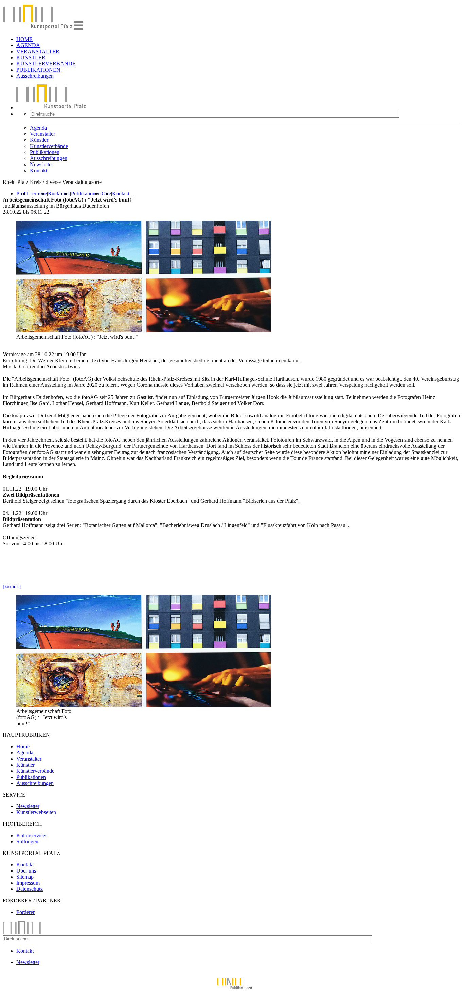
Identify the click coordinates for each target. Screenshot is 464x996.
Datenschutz (29, 889)
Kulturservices (31, 835)
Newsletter (41, 164)
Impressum (28, 883)
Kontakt (38, 170)
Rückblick (59, 193)
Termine (38, 193)
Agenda (38, 128)
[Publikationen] (232, 990)
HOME (24, 39)
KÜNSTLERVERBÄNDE (46, 63)
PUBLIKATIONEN (38, 70)
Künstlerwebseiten (36, 812)
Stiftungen (27, 841)
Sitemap (25, 877)
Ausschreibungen (35, 76)
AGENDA (28, 45)
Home (23, 746)
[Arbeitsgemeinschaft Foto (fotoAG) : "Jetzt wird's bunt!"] (143, 705)
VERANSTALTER (37, 51)
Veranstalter (42, 134)
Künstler (39, 140)
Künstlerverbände (49, 146)
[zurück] (12, 586)
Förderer (25, 912)
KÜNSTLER (31, 57)
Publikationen (44, 152)
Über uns (26, 871)
